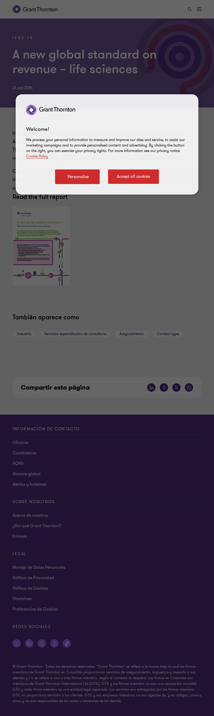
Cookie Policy (37, 156)
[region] (107, 144)
